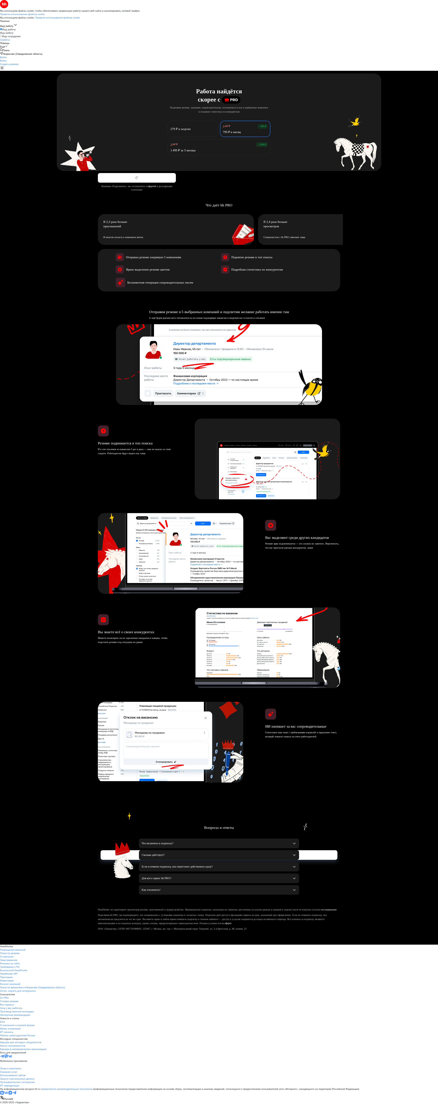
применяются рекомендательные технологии (66, 1089)
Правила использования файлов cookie (57, 17)
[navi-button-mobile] (2, 68)
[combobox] (6, 1098)
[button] (3, 57)
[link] (4, 50)
